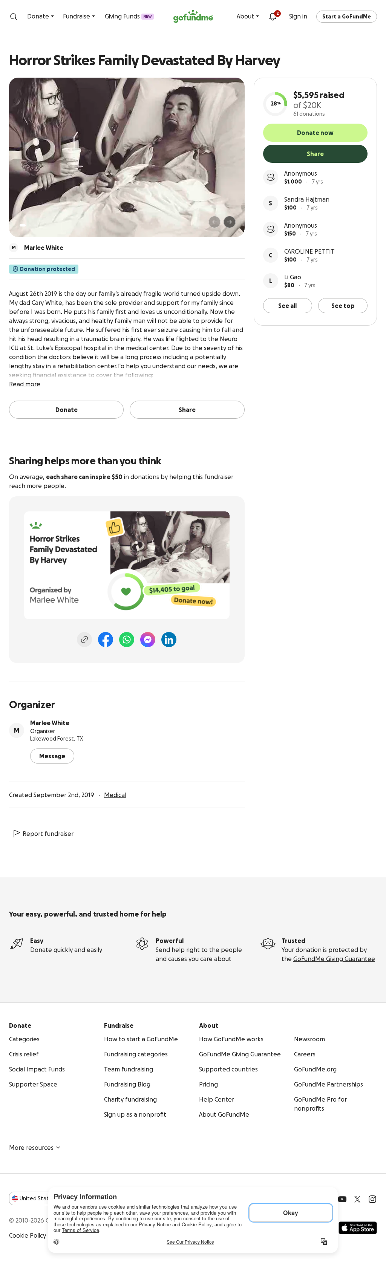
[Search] (13, 16)
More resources (31, 1147)
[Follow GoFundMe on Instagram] (372, 1199)
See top (343, 305)
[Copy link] (84, 639)
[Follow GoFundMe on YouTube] (342, 1199)
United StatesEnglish (48, 1198)
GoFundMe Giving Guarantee (334, 958)
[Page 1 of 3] (23, 225)
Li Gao (292, 277)
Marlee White (49, 722)
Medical (115, 794)
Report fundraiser (48, 833)
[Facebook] (105, 639)
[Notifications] (272, 16)
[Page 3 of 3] (35, 225)
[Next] (230, 222)
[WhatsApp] (126, 639)
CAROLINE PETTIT (309, 251)
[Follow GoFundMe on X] (357, 1199)
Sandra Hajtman (306, 199)
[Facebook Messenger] (147, 639)
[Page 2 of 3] (30, 225)
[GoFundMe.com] (193, 16)
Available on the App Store (358, 1227)
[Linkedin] (168, 639)
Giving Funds (128, 16)
